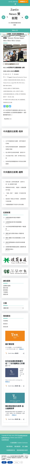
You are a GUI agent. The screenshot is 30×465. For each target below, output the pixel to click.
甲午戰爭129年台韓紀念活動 (10, 99)
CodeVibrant (5, 439)
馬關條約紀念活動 (7, 102)
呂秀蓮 (16, 94)
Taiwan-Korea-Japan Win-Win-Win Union (13, 82)
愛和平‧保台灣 (7, 96)
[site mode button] (22, 17)
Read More (7, 118)
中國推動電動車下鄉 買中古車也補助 (15, 204)
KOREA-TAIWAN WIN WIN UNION (12, 80)
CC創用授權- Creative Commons (19, 442)
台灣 (14, 91)
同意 (4, 462)
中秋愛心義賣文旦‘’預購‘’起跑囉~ (11, 88)
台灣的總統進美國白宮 (8, 94)
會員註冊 (5, 326)
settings (5, 457)
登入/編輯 (25, 446)
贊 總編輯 (16, 74)
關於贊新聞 (9, 446)
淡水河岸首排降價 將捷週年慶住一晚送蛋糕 (16, 228)
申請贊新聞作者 (10, 450)
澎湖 (13, 96)
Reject (10, 462)
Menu (14, 30)
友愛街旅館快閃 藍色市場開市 (13, 217)
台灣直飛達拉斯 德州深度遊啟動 (14, 222)
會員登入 (5, 323)
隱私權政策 (17, 446)
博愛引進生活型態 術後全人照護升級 (15, 233)
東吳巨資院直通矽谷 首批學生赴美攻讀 (15, 242)
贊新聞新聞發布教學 (22, 450)
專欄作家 (25, 454)
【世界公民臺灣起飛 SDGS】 (12, 64)
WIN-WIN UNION (7, 85)
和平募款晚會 (22, 94)
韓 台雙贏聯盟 (21, 99)
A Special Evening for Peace (19, 77)
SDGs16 (23, 80)
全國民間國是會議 (7, 91)
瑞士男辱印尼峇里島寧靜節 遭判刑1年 (15, 152)
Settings (16, 462)
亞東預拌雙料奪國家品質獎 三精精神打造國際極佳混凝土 (16, 248)
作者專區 (5, 321)
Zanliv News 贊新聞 (14, 14)
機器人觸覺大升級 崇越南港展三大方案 (15, 237)
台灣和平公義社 (19, 91)
